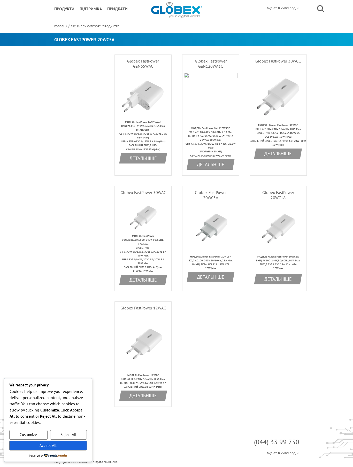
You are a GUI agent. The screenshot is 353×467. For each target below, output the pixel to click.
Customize (28, 434)
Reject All (68, 434)
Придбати (117, 8)
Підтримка (91, 8)
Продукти (64, 8)
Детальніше (143, 158)
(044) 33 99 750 (276, 442)
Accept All (48, 445)
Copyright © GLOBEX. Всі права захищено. (86, 462)
